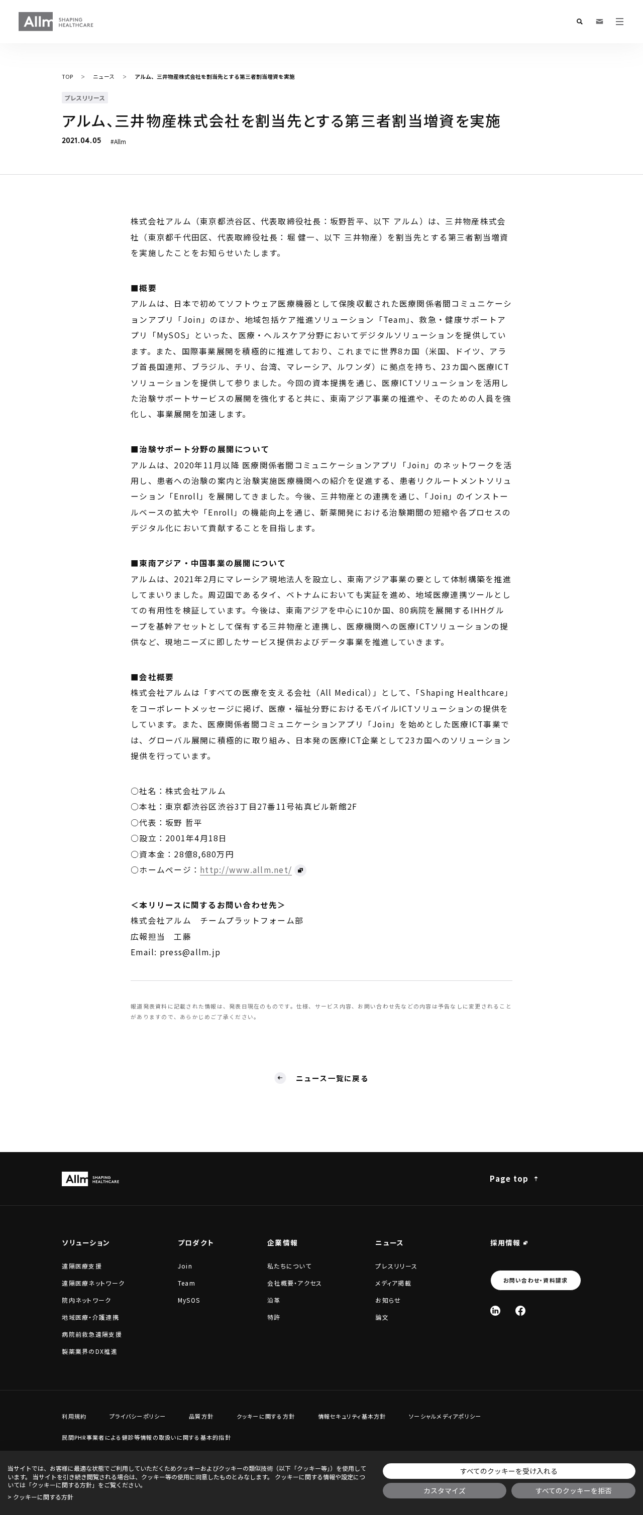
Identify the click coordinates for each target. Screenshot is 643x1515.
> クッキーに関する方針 (40, 1497)
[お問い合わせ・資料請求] (600, 22)
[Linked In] (495, 1311)
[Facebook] (520, 1311)
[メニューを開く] (620, 22)
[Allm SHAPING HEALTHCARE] (56, 21)
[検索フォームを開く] (580, 22)
